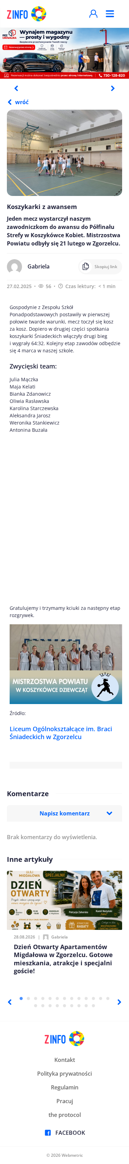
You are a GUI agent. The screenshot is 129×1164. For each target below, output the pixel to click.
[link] (61, 733)
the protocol (65, 1115)
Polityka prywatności (64, 1073)
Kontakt (64, 1060)
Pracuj (64, 1101)
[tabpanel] (64, 53)
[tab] (21, 998)
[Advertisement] (64, 519)
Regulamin (64, 1087)
